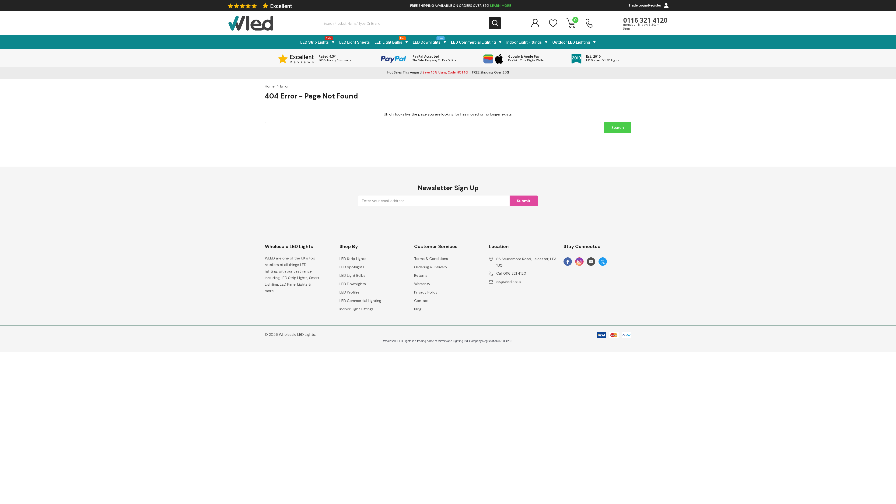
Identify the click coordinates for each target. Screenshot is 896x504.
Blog (417, 309)
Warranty (422, 283)
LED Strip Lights (314, 42)
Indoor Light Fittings (524, 42)
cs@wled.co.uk (509, 281)
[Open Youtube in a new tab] (591, 262)
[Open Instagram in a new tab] (579, 262)
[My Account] (535, 23)
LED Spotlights (352, 267)
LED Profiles (350, 292)
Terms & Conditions (431, 258)
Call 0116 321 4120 (511, 273)
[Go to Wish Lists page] (553, 23)
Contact (421, 300)
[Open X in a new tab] (603, 262)
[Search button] (495, 23)
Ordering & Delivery (430, 267)
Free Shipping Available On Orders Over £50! (460, 5)
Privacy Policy (426, 292)
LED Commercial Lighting (473, 42)
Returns (420, 275)
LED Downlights (427, 42)
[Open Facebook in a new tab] (568, 262)
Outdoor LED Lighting (571, 42)
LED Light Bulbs (388, 42)
